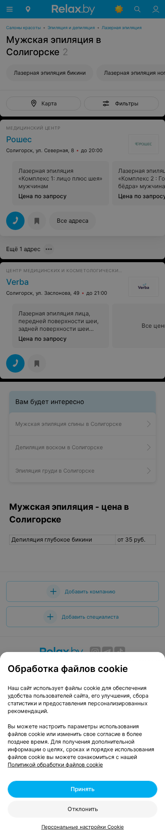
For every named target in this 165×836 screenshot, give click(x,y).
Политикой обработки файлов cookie (55, 764)
